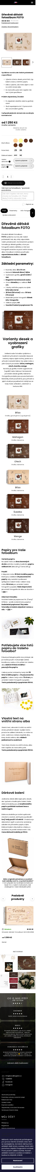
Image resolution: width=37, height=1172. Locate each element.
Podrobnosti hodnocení (10, 23)
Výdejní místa (6, 1101)
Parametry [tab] (13, 211)
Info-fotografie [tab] (26, 211)
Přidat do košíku (15, 183)
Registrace (5, 1124)
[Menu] (32, 2)
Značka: (10, 27)
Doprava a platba (7, 1104)
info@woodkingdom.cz (13, 1075)
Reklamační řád (7, 1099)
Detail (4, 941)
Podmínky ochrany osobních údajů (13, 1096)
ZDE (4, 592)
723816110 (8, 1078)
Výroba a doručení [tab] (9, 215)
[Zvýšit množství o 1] (11, 177)
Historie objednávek (8, 1127)
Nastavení (17, 1160)
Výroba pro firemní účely (10, 1109)
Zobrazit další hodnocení (17, 1062)
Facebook (8, 1081)
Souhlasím (18, 1167)
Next (32, 899)
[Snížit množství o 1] (3, 177)
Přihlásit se (5, 1122)
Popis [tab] (4, 211)
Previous (3, 899)
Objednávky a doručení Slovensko (13, 1106)
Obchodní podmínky (8, 1093)
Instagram (9, 1084)
